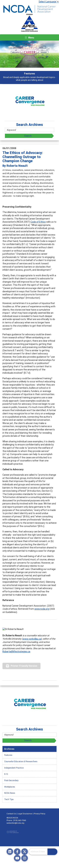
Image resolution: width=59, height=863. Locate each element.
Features (8, 755)
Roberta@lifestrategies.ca (16, 651)
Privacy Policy (39, 813)
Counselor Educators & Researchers (20, 761)
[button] (4, 62)
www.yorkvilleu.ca (32, 638)
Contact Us (11, 813)
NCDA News (9, 793)
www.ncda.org (41, 608)
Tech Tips (9, 799)
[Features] (29, 54)
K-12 (6, 774)
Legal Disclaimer (24, 813)
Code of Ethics (38, 221)
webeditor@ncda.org (15, 823)
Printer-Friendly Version (24, 665)
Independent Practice (14, 768)
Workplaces (9, 787)
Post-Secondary (11, 780)
